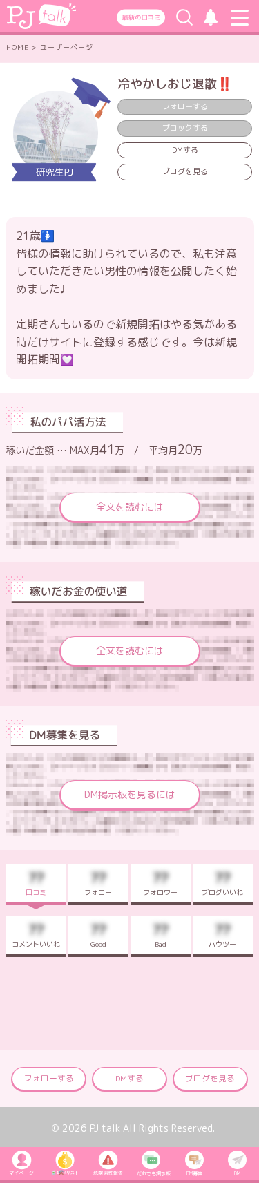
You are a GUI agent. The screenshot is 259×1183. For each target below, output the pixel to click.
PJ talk (105, 1128)
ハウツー (222, 934)
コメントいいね (36, 934)
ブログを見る (185, 171)
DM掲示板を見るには (129, 794)
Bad (161, 934)
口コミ (36, 882)
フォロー (98, 882)
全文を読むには (130, 506)
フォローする (49, 1078)
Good (98, 934)
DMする (185, 149)
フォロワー (160, 882)
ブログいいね (222, 882)
